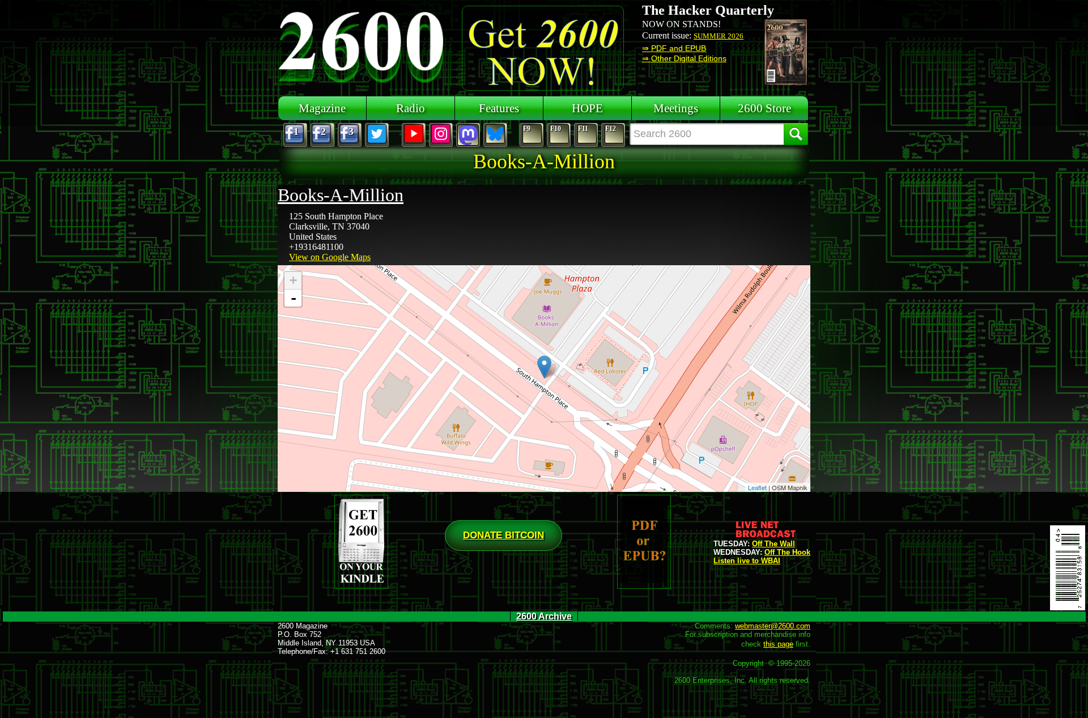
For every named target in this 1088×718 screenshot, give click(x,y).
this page (778, 644)
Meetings (675, 107)
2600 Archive (544, 616)
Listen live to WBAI (746, 560)
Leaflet (757, 487)
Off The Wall (773, 543)
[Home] (363, 45)
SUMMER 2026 (718, 36)
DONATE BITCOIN (503, 535)
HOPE (587, 107)
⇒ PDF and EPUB (674, 48)
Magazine (322, 107)
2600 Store (764, 107)
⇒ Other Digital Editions (684, 58)
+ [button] (293, 280)
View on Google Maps (330, 257)
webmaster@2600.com (772, 626)
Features (499, 107)
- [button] (294, 298)
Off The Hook (787, 552)
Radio (410, 107)
